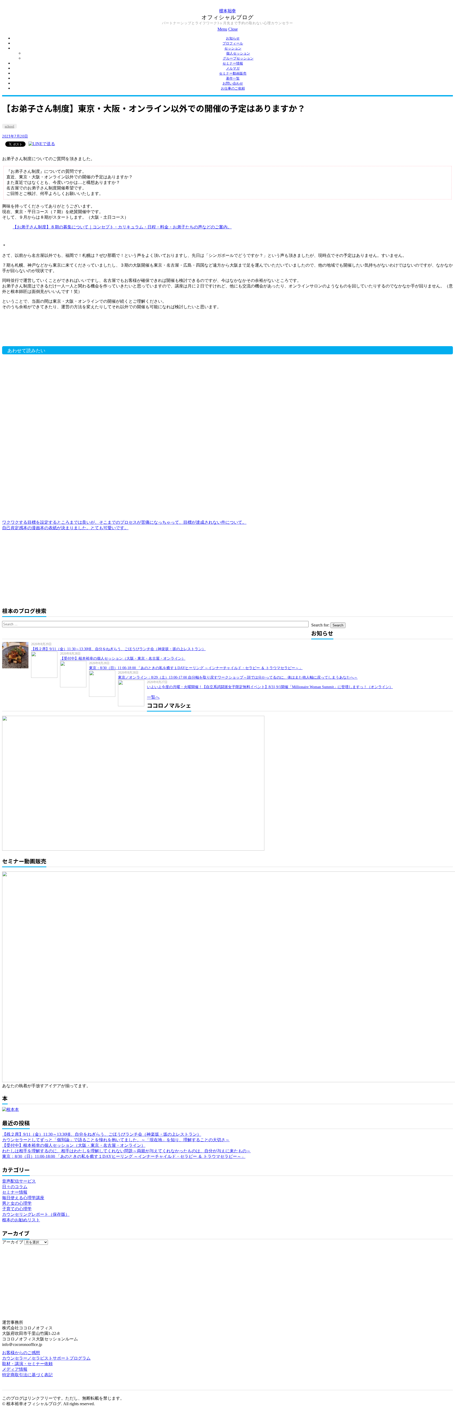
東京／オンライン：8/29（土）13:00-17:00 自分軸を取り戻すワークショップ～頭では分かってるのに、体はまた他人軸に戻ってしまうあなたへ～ (238, 677)
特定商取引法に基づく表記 (27, 1375)
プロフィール (232, 43)
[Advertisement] (86, 330)
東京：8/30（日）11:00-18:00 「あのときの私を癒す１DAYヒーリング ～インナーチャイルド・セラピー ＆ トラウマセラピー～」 (196, 668)
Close (233, 29)
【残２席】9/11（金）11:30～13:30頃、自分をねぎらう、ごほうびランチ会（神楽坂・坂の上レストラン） (118, 649)
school (9, 126)
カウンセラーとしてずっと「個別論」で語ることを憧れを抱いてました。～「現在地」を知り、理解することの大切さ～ (116, 1140)
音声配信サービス (19, 1181)
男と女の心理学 (17, 1203)
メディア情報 (14, 1369)
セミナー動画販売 (232, 73)
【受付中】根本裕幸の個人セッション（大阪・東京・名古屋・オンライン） (122, 658)
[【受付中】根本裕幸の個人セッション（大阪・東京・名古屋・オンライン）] (45, 664)
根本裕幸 (227, 10)
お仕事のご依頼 (233, 88)
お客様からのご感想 (21, 1352)
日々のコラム (14, 1186)
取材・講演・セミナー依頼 (27, 1363)
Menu (222, 29)
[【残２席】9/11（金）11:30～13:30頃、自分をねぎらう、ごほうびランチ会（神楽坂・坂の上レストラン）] (16, 655)
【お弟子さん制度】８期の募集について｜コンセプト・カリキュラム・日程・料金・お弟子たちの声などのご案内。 (122, 227)
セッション (232, 48)
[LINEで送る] (41, 143)
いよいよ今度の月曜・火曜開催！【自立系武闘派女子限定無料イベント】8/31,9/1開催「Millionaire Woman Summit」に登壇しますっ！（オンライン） (270, 687)
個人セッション (238, 53)
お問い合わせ (232, 83)
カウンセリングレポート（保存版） (36, 1214)
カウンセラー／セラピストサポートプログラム (46, 1358)
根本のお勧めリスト (21, 1220)
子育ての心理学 (17, 1209)
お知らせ (233, 38)
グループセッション (238, 58)
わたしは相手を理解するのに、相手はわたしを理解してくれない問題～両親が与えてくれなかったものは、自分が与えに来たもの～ (126, 1151)
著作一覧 (233, 78)
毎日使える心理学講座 (23, 1198)
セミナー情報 (232, 63)
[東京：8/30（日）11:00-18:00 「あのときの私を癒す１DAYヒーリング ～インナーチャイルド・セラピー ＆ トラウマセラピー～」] (74, 674)
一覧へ (153, 697)
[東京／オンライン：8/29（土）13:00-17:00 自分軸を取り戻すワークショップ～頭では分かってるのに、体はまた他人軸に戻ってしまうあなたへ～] (103, 683)
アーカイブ (12, 1242)
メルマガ (233, 68)
